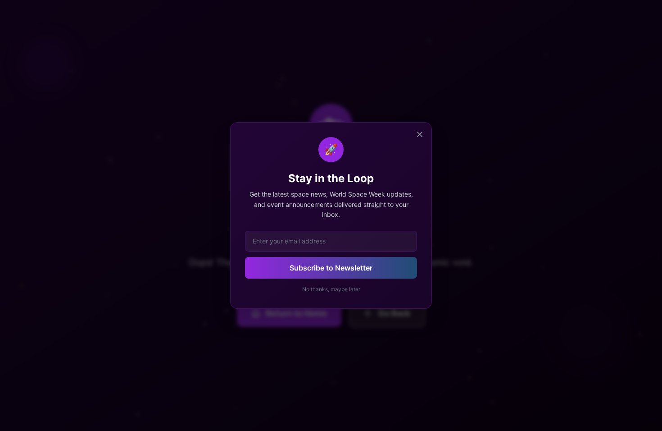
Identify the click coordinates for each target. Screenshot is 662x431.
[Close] (419, 134)
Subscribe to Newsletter (331, 267)
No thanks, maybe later (331, 289)
